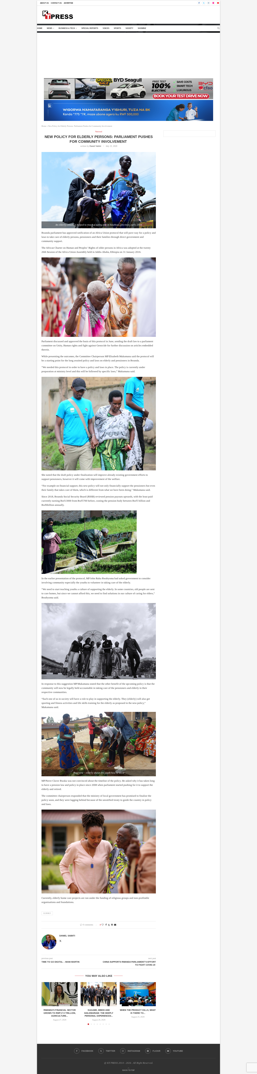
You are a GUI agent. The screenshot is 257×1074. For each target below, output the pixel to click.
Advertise (68, 3)
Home (39, 28)
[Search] (218, 28)
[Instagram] (208, 3)
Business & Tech (67, 28)
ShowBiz (142, 28)
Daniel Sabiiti (95, 146)
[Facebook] (199, 3)
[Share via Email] (115, 925)
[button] (45, 1003)
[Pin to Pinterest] (112, 925)
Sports (117, 28)
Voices (106, 28)
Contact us (56, 3)
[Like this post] (103, 925)
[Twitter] (204, 3)
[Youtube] (218, 3)
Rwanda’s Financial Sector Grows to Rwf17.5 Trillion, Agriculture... (60, 1013)
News (49, 28)
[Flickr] (213, 3)
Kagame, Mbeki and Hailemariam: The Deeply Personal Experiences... (98, 1013)
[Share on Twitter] (109, 925)
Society (129, 28)
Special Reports (89, 28)
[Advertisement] (128, 55)
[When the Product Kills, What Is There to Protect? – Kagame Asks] (138, 994)
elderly (47, 913)
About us (44, 3)
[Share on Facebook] (106, 925)
